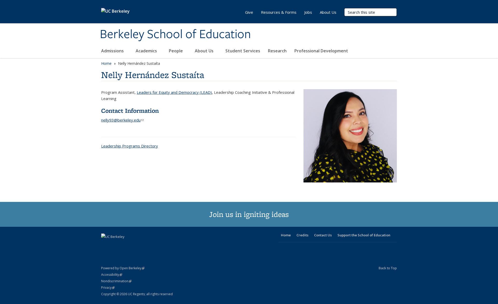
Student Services (242, 51)
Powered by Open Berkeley (122, 268)
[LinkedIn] (116, 245)
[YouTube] (126, 245)
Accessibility (111, 274)
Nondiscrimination (116, 281)
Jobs (308, 12)
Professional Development (321, 51)
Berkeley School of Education (175, 34)
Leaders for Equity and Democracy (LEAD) (174, 92)
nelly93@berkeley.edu (122, 120)
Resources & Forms (278, 12)
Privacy (108, 287)
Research (277, 51)
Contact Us (323, 235)
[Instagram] (136, 245)
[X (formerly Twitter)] (106, 245)
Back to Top (388, 268)
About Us (205, 51)
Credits (302, 235)
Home (106, 63)
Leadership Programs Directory (129, 146)
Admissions (113, 51)
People (176, 51)
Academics (147, 51)
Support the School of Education (363, 235)
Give (249, 12)
